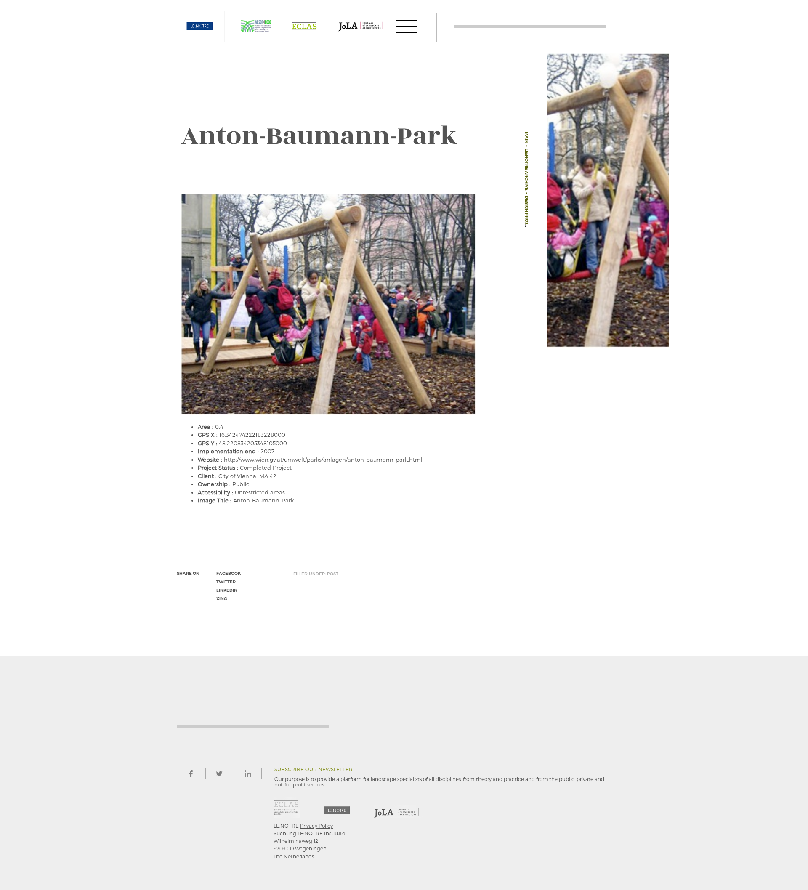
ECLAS (304, 26)
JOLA (361, 26)
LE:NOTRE (200, 26)
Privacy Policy (316, 826)
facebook (228, 573)
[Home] (530, 26)
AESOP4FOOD (256, 26)
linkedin (226, 590)
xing (221, 598)
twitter (226, 581)
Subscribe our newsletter (313, 769)
